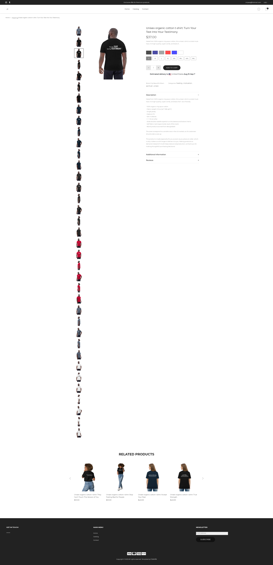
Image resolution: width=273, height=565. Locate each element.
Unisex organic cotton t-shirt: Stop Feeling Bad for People (119, 496)
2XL (174, 58)
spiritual (149, 86)
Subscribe (205, 540)
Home (127, 9)
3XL (180, 58)
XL (168, 58)
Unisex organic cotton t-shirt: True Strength (183, 496)
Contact (145, 9)
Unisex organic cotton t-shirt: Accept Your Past (152, 496)
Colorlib (154, 559)
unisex (156, 86)
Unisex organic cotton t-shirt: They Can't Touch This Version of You (87, 496)
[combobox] (266, 2)
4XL (187, 58)
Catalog (136, 9)
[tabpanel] (113, 52)
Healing (15, 18)
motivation (187, 83)
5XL (193, 58)
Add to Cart (172, 68)
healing (179, 83)
